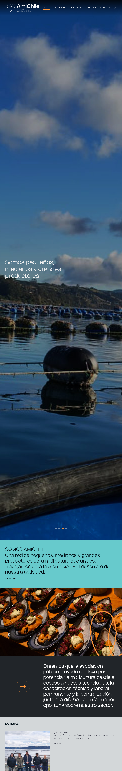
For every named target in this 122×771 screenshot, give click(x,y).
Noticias (91, 8)
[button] (56, 528)
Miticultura (76, 8)
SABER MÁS (10, 578)
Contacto (105, 8)
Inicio (46, 8)
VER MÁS (57, 744)
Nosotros (59, 8)
